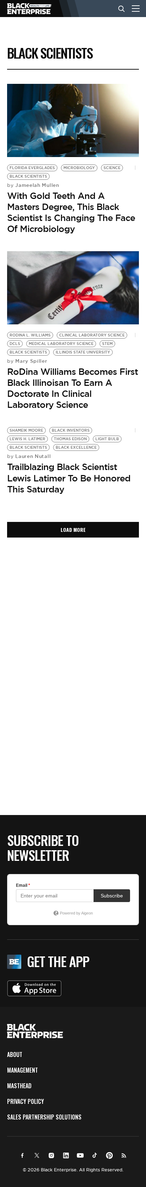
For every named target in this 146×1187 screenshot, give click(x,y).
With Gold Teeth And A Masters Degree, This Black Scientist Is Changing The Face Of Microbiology (71, 212)
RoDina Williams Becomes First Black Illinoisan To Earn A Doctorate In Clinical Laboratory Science (72, 388)
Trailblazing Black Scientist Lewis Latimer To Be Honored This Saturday (68, 478)
